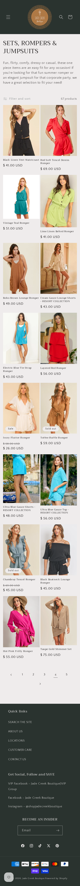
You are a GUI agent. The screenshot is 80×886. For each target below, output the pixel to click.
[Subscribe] (57, 830)
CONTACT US (17, 759)
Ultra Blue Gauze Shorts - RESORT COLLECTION (19, 508)
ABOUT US (15, 731)
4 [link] (56, 675)
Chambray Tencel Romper (19, 579)
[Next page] (40, 683)
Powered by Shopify (56, 878)
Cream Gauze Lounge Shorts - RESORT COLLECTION (58, 299)
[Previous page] (11, 674)
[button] (8, 17)
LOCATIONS (16, 740)
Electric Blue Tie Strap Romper (17, 369)
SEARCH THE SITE (20, 722)
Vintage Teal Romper (16, 223)
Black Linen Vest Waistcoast (21, 160)
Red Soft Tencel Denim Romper (54, 162)
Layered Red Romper (53, 368)
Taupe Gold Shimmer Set (56, 649)
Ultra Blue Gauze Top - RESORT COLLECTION (54, 511)
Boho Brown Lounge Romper (21, 298)
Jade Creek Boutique (33, 878)
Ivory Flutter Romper (16, 438)
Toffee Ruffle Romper (54, 438)
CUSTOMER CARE (20, 750)
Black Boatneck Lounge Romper (55, 581)
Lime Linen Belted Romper (57, 231)
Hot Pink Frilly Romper (18, 651)
